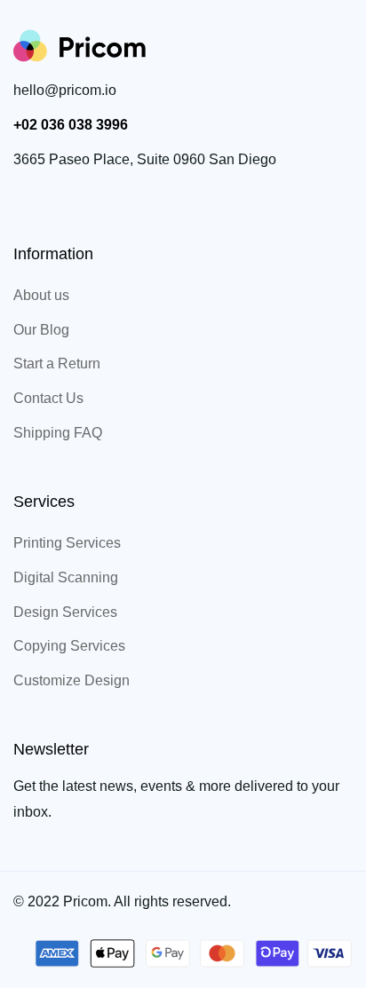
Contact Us (48, 398)
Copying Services (69, 645)
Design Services (65, 612)
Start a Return (56, 363)
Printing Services (67, 542)
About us (41, 295)
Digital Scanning (65, 577)
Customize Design (71, 680)
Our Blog (41, 329)
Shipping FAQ (57, 432)
